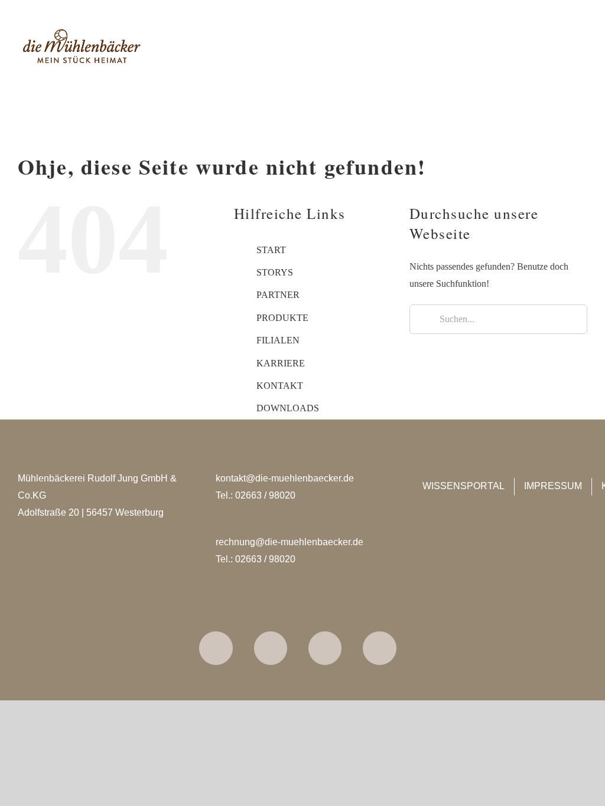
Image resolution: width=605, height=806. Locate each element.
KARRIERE (280, 363)
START (271, 250)
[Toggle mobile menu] (582, 47)
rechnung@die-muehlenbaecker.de (289, 542)
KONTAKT (279, 386)
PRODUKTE (282, 318)
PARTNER (278, 295)
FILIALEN (278, 340)
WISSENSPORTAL (463, 486)
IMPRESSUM (553, 486)
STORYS (274, 272)
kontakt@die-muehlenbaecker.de (285, 478)
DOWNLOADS (287, 408)
